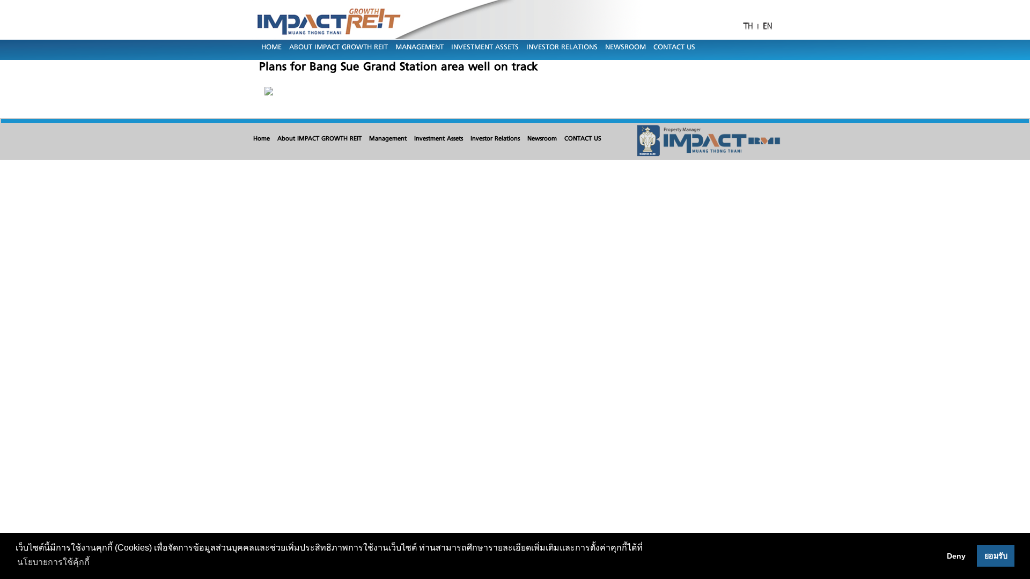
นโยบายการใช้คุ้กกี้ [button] (53, 562)
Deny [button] (956, 556)
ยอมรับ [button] (995, 556)
